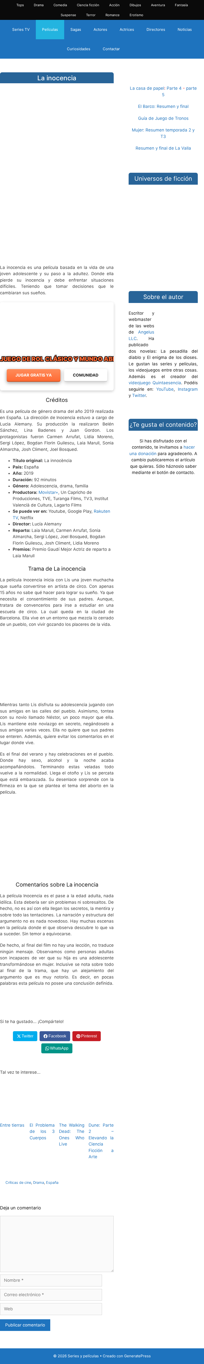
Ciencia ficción (88, 5)
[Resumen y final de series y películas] (163, 78)
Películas (50, 29)
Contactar (111, 48)
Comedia (60, 5)
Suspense (68, 15)
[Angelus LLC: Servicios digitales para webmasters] (57, 1003)
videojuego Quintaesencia (155, 382)
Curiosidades (78, 48)
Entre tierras (12, 1125)
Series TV (21, 29)
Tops (20, 5)
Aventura (158, 5)
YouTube (165, 389)
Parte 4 (174, 88)
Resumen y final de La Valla (163, 148)
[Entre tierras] (12, 1114)
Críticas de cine (18, 1182)
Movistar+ (48, 492)
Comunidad (86, 375)
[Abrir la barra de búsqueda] (134, 49)
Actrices (127, 29)
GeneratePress (137, 1356)
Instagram (188, 389)
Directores (156, 29)
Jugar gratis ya (33, 375)
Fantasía (181, 5)
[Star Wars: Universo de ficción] (163, 203)
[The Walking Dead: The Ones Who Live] (71, 1114)
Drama (39, 5)
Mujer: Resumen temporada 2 (161, 130)
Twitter (139, 395)
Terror (91, 15)
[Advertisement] (57, 221)
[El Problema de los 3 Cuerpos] (42, 1114)
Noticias (185, 29)
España (52, 1182)
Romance (112, 15)
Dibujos (135, 5)
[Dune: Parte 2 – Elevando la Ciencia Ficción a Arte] (101, 1114)
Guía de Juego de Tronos (163, 118)
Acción (114, 5)
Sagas (75, 29)
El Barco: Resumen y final (163, 106)
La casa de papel (147, 88)
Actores (100, 29)
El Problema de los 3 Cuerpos (42, 1131)
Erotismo (136, 15)
